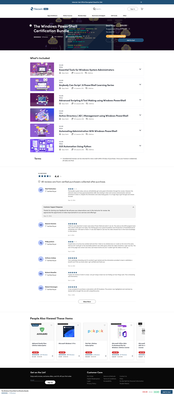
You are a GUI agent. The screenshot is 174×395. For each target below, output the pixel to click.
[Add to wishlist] (31, 25)
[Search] (94, 9)
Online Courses (67, 15)
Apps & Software (52, 15)
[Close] (141, 2)
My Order (90, 376)
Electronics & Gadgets (98, 15)
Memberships (82, 15)
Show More (87, 302)
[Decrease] (108, 40)
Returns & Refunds (109, 376)
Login (89, 381)
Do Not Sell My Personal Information (132, 381)
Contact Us (123, 376)
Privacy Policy (91, 383)
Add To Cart (131, 40)
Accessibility (107, 381)
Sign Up (50, 382)
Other (125, 15)
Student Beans (124, 383)
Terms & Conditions (109, 379)
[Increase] (115, 40)
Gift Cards (114, 15)
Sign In (132, 9)
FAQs (121, 379)
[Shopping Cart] (142, 9)
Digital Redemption (93, 379)
